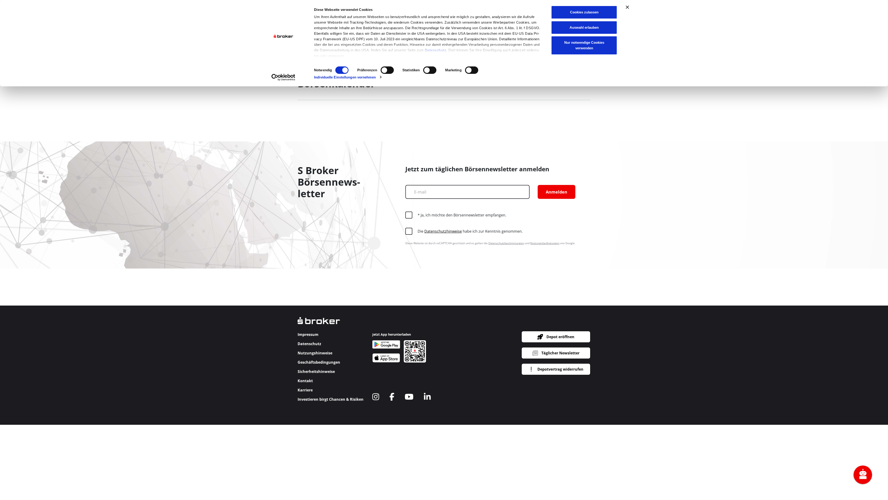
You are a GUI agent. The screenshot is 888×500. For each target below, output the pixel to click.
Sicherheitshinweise (316, 371)
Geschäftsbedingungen (319, 362)
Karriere (305, 390)
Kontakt (305, 380)
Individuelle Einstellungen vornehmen (345, 77)
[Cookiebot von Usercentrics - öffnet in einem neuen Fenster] (283, 77)
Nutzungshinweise (315, 353)
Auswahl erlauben (584, 27)
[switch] (387, 70)
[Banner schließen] (627, 7)
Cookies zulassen (584, 12)
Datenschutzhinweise (443, 231)
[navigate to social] (375, 397)
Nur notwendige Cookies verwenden (584, 45)
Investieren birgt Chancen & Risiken (331, 399)
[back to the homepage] (319, 323)
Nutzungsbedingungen (544, 243)
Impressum (308, 334)
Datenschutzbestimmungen (506, 243)
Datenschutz (436, 50)
